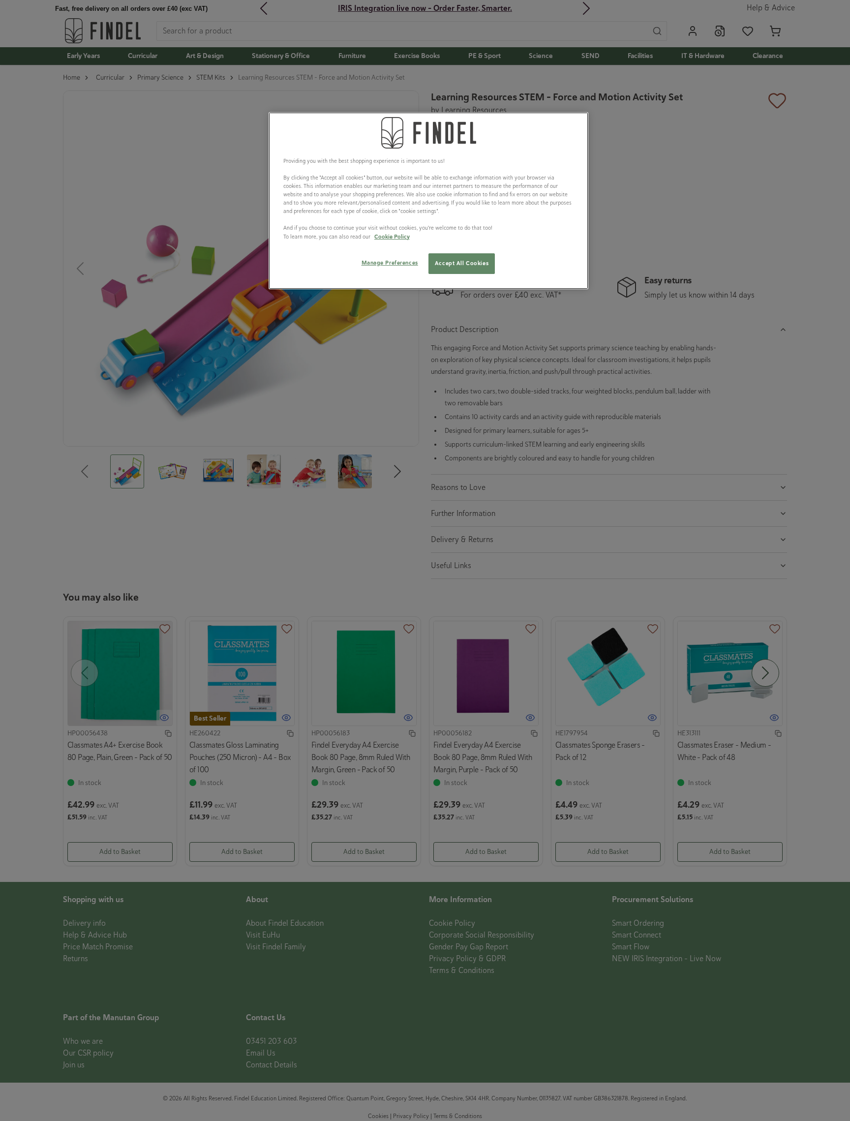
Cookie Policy (392, 236)
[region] (428, 200)
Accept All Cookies (461, 263)
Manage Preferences (390, 262)
